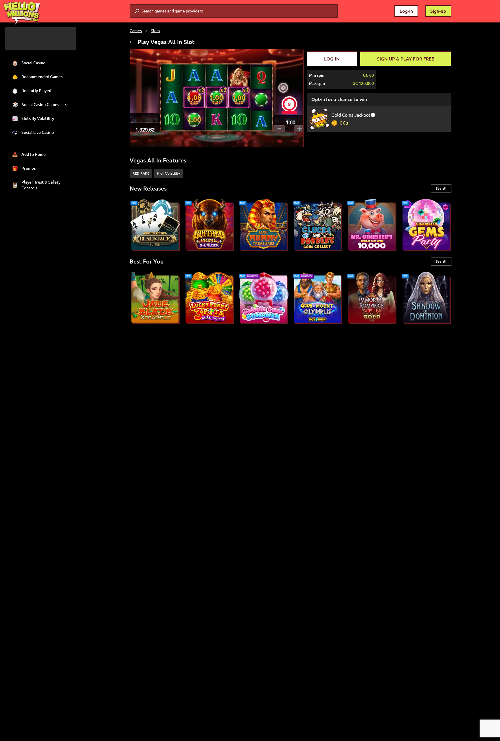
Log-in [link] (406, 11)
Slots (155, 30)
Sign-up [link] (438, 11)
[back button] (132, 42)
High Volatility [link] (168, 173)
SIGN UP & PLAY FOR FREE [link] (405, 58)
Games (136, 30)
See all (441, 188)
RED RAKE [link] (141, 173)
